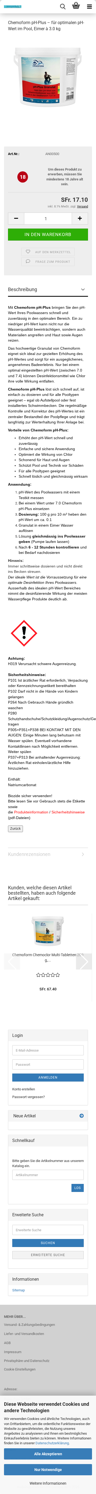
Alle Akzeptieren (48, 1454)
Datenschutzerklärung (52, 1443)
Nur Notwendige (48, 1470)
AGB (7, 1343)
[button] (16, 219)
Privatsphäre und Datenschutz (26, 1361)
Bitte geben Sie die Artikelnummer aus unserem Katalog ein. (48, 1163)
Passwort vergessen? (28, 1097)
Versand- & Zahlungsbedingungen (29, 1325)
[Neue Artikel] (81, 1116)
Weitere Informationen (48, 1483)
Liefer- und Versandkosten (24, 1334)
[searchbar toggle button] (62, 6)
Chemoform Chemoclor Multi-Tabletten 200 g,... (47, 957)
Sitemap (18, 1290)
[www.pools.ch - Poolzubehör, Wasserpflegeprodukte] (10, 6)
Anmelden (48, 1077)
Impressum (12, 1352)
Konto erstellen (23, 1089)
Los (77, 1188)
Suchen (48, 1243)
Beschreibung (22, 289)
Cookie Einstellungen (19, 1369)
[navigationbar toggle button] (89, 6)
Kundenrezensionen (29, 854)
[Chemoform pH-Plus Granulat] (48, 77)
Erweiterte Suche (48, 1255)
